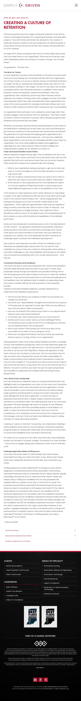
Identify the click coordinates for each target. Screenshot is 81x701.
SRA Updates (22, 18)
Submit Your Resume (14, 591)
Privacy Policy (48, 689)
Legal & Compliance (51, 583)
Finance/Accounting (52, 566)
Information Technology (53, 574)
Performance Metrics (14, 566)
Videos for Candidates (14, 600)
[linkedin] (35, 680)
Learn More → (40, 668)
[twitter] (46, 680)
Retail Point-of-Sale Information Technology (56, 588)
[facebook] (40, 680)
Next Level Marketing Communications (56, 687)
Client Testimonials (13, 574)
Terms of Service (60, 689)
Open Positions (11, 587)
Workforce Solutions (51, 594)
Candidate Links (12, 596)
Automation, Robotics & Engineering (57, 570)
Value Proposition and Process (17, 570)
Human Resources (51, 579)
